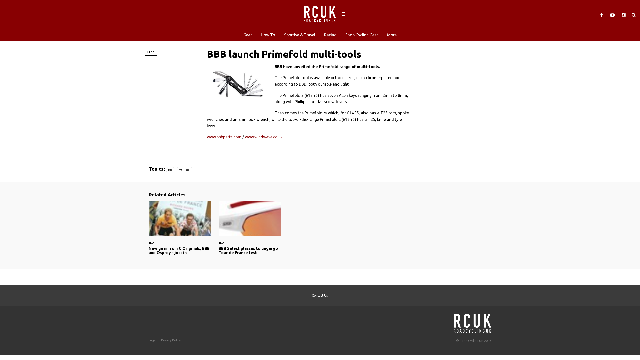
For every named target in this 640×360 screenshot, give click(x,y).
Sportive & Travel (299, 35)
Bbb (170, 169)
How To (268, 35)
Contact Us (320, 295)
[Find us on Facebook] (601, 15)
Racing (330, 35)
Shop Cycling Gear (362, 35)
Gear (248, 35)
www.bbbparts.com (224, 137)
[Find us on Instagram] (623, 15)
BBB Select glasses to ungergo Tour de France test (250, 231)
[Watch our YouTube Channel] (612, 15)
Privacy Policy (171, 340)
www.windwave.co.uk (264, 137)
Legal (152, 340)
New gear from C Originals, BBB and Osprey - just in (180, 231)
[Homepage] (472, 322)
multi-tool (184, 169)
